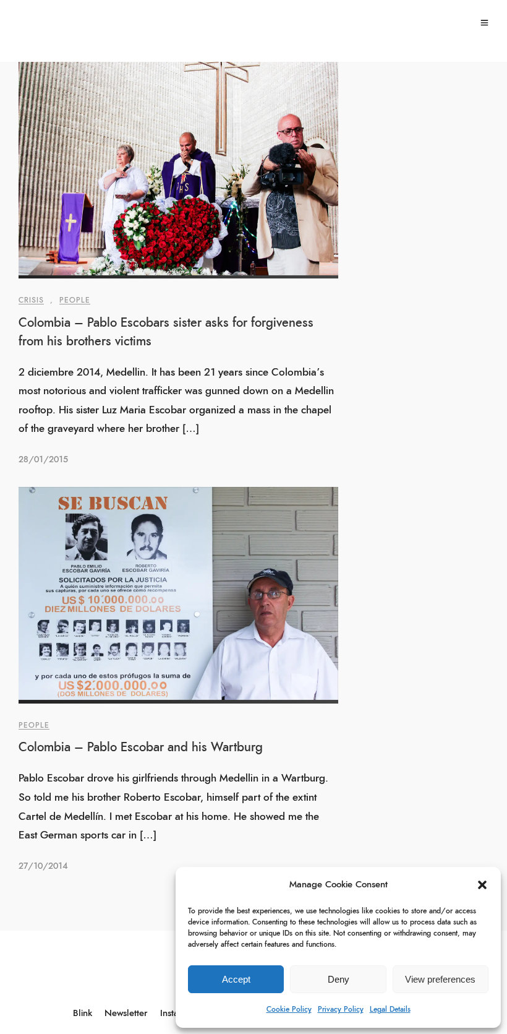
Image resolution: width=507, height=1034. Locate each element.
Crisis (31, 300)
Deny (338, 979)
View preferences (440, 979)
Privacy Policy (341, 1009)
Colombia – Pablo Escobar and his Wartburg (141, 747)
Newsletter (126, 1013)
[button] (482, 885)
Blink (82, 1013)
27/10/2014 (43, 866)
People (74, 300)
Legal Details (390, 1009)
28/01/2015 (43, 459)
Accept (236, 979)
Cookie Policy (289, 1009)
